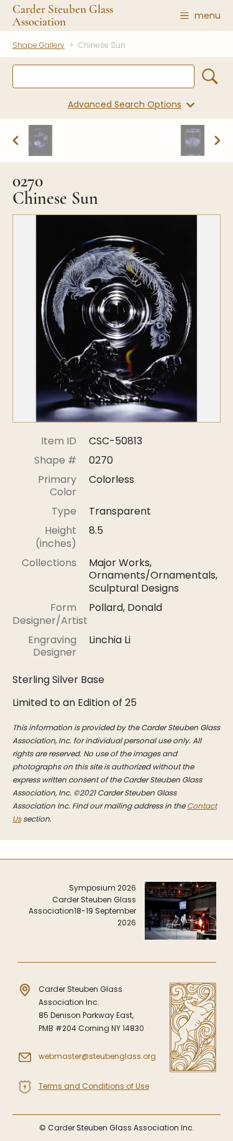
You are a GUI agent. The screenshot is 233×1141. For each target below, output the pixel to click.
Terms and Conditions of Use (94, 1086)
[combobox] (103, 76)
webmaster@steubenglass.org (97, 1056)
